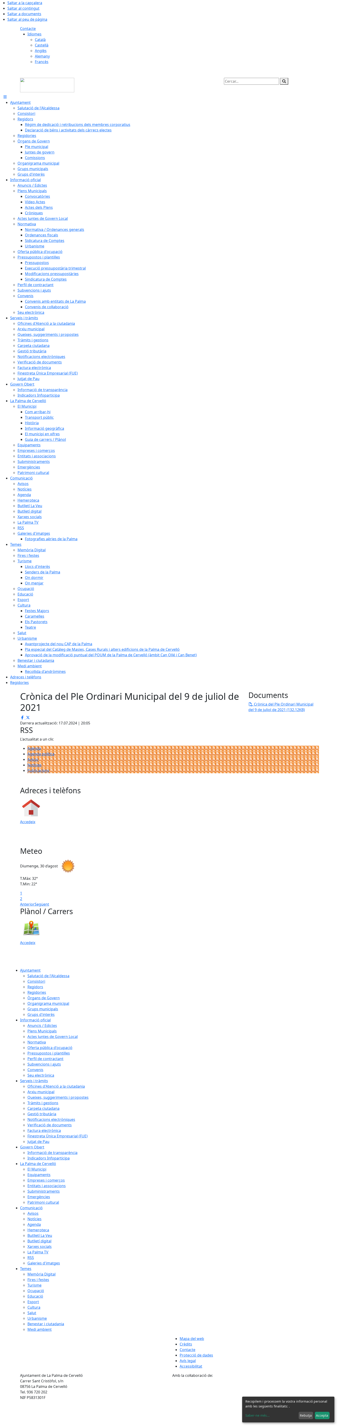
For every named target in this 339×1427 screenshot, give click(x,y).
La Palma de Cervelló (38, 1163)
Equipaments (39, 1174)
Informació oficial (35, 1020)
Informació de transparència (52, 1152)
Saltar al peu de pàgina (27, 19)
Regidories (36, 992)
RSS (30, 1257)
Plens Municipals (42, 1031)
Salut (31, 1312)
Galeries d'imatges (43, 1263)
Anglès (41, 50)
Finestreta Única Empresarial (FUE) (57, 1136)
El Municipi (36, 1169)
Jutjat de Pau (38, 1141)
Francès (41, 61)
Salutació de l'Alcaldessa (48, 975)
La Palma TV (37, 1252)
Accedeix (27, 821)
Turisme (34, 1285)
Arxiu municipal (40, 1091)
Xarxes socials (39, 1246)
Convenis (35, 1069)
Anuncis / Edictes (42, 1025)
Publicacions (38, 770)
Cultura (33, 1307)
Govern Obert (32, 1147)
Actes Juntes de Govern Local (52, 1036)
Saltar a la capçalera (24, 2)
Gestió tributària (41, 1113)
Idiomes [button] (34, 34)
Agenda (34, 748)
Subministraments (43, 1191)
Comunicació (31, 1207)
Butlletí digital (39, 1241)
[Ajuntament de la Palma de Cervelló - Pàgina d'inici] (47, 84)
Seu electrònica (40, 1075)
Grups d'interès (41, 1014)
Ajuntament (30, 970)
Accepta (322, 1415)
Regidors (35, 986)
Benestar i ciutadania (45, 1323)
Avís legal (188, 1360)
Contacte (28, 28)
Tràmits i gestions (42, 1102)
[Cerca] (284, 81)
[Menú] (5, 96)
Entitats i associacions (46, 1185)
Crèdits (186, 1344)
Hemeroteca (38, 1229)
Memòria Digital (41, 1274)
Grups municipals (42, 1008)
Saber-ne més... (257, 1415)
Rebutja (306, 1415)
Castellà (41, 45)
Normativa (36, 1042)
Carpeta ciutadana (43, 1108)
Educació (35, 1296)
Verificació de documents (49, 1125)
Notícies (34, 764)
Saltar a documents (24, 13)
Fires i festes (38, 1279)
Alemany (42, 56)
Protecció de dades (196, 1355)
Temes (25, 1268)
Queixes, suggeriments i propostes (58, 1097)
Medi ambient (39, 1329)
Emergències (38, 1196)
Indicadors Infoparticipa (48, 1158)
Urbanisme (37, 1318)
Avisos (33, 759)
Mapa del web (192, 1338)
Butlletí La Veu (39, 1235)
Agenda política (40, 753)
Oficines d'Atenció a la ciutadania (56, 1086)
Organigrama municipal (48, 1003)
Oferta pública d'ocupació (49, 1047)
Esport (33, 1301)
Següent (42, 904)
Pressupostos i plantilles (48, 1053)
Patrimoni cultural (43, 1202)
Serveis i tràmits (34, 1080)
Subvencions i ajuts (44, 1064)
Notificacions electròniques (51, 1119)
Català (40, 39)
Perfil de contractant (45, 1058)
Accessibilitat (191, 1366)
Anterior (27, 904)
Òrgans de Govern (43, 997)
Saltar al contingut (23, 8)
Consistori (36, 981)
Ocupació (35, 1290)
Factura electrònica (44, 1130)
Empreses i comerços (46, 1180)
